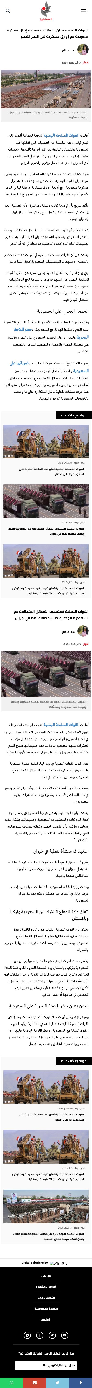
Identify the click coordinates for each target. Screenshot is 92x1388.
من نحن (46, 1275)
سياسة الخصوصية (46, 1308)
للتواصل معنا (46, 1297)
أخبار (86, 62)
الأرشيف (46, 1319)
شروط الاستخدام (46, 1286)
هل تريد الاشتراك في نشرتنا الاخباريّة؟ (46, 1353)
